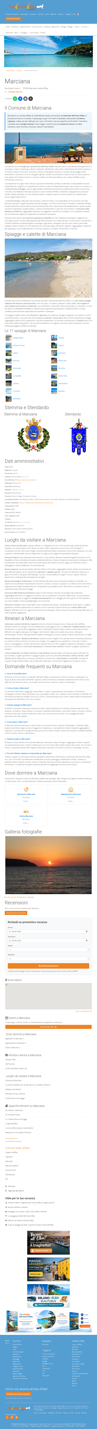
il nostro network (10, 1414)
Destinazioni (46, 1368)
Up (8, 1343)
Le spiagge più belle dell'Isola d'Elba (21, 1216)
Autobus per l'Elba (48, 1356)
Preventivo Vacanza (13, 18)
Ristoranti (9, 32)
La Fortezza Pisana (12, 1115)
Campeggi (16, 1359)
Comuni (19, 70)
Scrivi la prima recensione (16, 913)
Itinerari (74, 1371)
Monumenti (75, 1366)
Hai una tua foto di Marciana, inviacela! (19, 897)
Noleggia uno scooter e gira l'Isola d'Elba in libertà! (27, 1211)
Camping (47, 27)
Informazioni (76, 1376)
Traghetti (68, 14)
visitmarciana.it (12, 1139)
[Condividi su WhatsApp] (15, 98)
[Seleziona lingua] (78, 14)
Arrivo (10, 927)
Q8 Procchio (10, 1064)
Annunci (60, 14)
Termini (71, 1413)
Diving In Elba (10, 1059)
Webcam (53, 14)
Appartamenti (25, 27)
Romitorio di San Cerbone (15, 1094)
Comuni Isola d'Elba (17, 1148)
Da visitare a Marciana (13, 1110)
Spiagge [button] (24, 32)
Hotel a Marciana (12, 1047)
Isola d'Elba (10, 70)
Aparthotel (16, 1371)
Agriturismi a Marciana (14, 1038)
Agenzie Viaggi (17, 1373)
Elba (8, 1340)
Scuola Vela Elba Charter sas (16, 1068)
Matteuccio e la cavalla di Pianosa (18, 1132)
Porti (43, 1371)
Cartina (42, 32)
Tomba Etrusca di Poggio (15, 1098)
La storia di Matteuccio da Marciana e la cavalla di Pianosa (27, 1085)
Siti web (77, 1413)
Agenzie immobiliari (19, 1376)
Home (36, 1413)
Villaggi (63, 27)
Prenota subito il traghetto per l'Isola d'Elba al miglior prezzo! (31, 1202)
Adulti (10, 946)
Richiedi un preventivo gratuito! (18, 1394)
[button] (6, 51)
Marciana (8, 1161)
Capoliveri (9, 1157)
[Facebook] (7, 1417)
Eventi (47, 14)
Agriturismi (55, 27)
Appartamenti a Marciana (16, 1043)
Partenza (11, 936)
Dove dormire (17, 1344)
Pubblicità (51, 1413)
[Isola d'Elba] (26, 6)
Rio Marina (75, 1359)
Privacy (65, 1413)
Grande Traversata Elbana (80, 1373)
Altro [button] (16, 32)
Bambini (11, 955)
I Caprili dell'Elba (11, 1123)
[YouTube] (16, 1417)
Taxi (43, 1366)
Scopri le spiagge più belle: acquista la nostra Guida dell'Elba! (31, 1225)
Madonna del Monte (13, 1089)
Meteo (74, 1381)
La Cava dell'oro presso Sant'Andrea (19, 1128)
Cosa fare (33, 14)
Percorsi (40, 14)
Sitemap (83, 1413)
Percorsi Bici (76, 1369)
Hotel (8, 27)
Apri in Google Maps (83, 1011)
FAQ (74, 14)
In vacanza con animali (20, 1378)
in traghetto (47, 691)
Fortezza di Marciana (13, 1080)
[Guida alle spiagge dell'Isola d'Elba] (48, 1321)
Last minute (24, 14)
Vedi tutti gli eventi (47, 1027)
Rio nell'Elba (75, 1361)
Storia (74, 1386)
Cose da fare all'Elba (78, 1364)
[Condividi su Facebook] (20, 98)
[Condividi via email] (25, 98)
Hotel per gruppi (18, 1352)
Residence (15, 27)
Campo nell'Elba (25, 503)
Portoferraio (48, 503)
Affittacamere (17, 1364)
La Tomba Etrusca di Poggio (16, 1119)
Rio (6, 1179)
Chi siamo (59, 1413)
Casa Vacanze (37, 27)
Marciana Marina (37, 503)
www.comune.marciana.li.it (26, 480)
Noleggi (44, 1361)
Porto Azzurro (10, 1170)
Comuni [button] (84, 27)
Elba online (45, 1376)
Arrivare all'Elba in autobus (18, 1207)
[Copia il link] (30, 98)
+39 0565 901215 (14, 92)
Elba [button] (77, 27)
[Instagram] (12, 1417)
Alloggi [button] (70, 27)
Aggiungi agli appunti (16, 1190)
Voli (43, 1373)
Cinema (74, 1378)
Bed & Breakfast (18, 1369)
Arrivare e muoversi (12, 14)
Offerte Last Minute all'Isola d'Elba (21, 1220)
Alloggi (15, 1347)
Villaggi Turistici (18, 1366)
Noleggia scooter (47, 1363)
